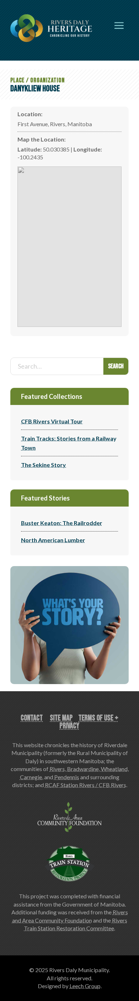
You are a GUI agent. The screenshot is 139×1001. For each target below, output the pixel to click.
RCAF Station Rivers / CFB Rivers (85, 784)
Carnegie (31, 777)
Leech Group (85, 985)
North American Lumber (53, 540)
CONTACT (32, 718)
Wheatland (114, 768)
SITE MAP (61, 718)
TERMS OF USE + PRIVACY (89, 722)
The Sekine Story (43, 464)
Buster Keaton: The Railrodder (61, 522)
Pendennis (66, 777)
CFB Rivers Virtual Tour (52, 421)
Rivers (57, 768)
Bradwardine (83, 768)
